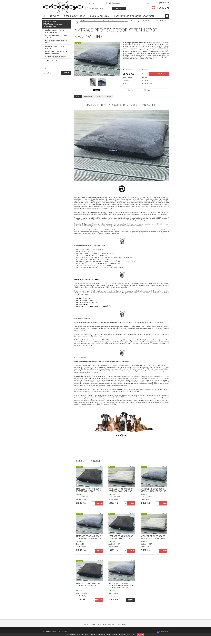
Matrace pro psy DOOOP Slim (56, 42)
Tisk (132, 90)
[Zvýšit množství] (148, 73)
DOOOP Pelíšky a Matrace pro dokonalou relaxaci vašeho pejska (52, 24)
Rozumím (140, 634)
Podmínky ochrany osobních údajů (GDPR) (134, 16)
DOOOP (145, 81)
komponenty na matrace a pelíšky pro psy (56, 52)
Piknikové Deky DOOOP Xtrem (55, 47)
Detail (130, 600)
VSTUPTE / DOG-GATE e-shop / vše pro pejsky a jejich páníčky (105, 624)
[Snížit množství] (148, 75)
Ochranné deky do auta (55, 57)
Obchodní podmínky (99, 16)
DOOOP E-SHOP (148, 84)
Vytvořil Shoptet (164, 631)
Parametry (88, 96)
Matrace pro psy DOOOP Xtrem (56, 36)
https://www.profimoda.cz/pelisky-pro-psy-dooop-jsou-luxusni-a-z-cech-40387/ (102, 361)
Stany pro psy (51, 60)
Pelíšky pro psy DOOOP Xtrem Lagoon (55, 31)
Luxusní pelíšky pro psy (116, 376)
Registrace (164, 3)
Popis (78, 96)
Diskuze (108, 96)
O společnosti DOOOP (74, 16)
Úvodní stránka (44, 16)
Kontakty (54, 16)
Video (99, 96)
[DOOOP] (63, 7)
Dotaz (149, 90)
